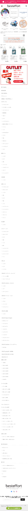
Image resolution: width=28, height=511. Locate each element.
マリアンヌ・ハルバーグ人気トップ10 (9, 424)
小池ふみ (3, 260)
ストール (4, 126)
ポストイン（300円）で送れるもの (8, 436)
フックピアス (5, 334)
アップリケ (4, 269)
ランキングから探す (5, 407)
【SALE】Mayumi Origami (6, 317)
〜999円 (4, 362)
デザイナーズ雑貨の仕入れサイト (8, 465)
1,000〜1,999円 (5, 365)
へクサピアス (5, 329)
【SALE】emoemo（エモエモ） (7, 283)
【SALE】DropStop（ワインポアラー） (9, 344)
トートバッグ (5, 164)
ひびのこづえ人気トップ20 (7, 410)
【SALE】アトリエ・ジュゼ (6, 295)
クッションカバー (5, 172)
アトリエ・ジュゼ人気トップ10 (8, 426)
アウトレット (4, 96)
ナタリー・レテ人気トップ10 (7, 421)
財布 (3, 245)
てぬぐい (4, 115)
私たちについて (5, 447)
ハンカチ (4, 156)
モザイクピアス (5, 326)
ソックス (4, 179)
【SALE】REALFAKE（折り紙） (7, 354)
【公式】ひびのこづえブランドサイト (9, 468)
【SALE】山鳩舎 (4, 311)
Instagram (4, 476)
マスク (4, 149)
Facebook (4, 471)
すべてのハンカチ (5, 104)
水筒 (3, 195)
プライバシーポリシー (6, 455)
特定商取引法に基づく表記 (7, 458)
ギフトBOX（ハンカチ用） (7, 107)
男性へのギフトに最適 (6, 391)
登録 (23, 499)
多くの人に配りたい (6, 400)
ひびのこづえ (4, 101)
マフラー (4, 135)
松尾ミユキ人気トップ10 (7, 418)
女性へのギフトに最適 (6, 389)
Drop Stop (4, 347)
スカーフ (4, 170)
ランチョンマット (5, 306)
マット (4, 256)
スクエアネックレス (6, 337)
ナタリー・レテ (4, 228)
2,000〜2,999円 (5, 368)
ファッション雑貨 (5, 276)
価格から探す (4, 359)
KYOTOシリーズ (5, 320)
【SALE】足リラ (4, 357)
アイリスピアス (5, 323)
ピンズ (4, 266)
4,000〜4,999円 (5, 373)
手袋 (3, 138)
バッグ (4, 129)
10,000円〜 (4, 379)
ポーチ (4, 118)
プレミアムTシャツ (6, 110)
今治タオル (4, 140)
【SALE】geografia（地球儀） (7, 351)
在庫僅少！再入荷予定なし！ (7, 98)
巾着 (3, 161)
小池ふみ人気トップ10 (6, 429)
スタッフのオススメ (5, 404)
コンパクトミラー (5, 206)
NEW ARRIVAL (4, 93)
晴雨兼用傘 (4, 112)
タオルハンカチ (5, 189)
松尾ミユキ (3, 184)
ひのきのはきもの (5, 132)
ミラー (4, 288)
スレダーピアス (5, 331)
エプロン (4, 301)
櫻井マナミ (3, 153)
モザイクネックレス (6, 340)
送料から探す (4, 433)
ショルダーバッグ (5, 167)
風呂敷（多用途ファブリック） (8, 124)
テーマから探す (4, 383)
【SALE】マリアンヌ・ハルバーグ (8, 273)
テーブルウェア (5, 146)
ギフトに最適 (5, 386)
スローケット (5, 212)
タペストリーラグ (5, 253)
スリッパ (4, 217)
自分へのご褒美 (5, 397)
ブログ (4, 450)
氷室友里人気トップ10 (6, 412)
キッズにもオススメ (6, 394)
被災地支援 (3, 90)
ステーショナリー (5, 143)
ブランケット (5, 214)
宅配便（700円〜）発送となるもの (8, 439)
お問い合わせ (5, 453)
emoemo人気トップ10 (6, 415)
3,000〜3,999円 (5, 371)
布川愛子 (3, 221)
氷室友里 (3, 177)
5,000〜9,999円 (5, 376)
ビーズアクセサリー (6, 121)
